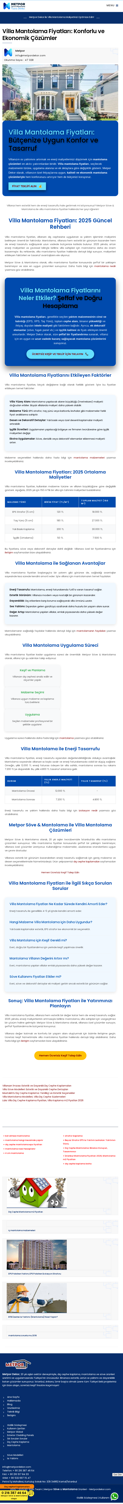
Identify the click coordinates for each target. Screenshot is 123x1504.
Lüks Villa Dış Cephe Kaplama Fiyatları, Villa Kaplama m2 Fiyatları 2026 (42, 1100)
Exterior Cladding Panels (20, 1435)
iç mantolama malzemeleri (21, 1230)
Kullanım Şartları (16, 1428)
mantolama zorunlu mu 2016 (22, 1335)
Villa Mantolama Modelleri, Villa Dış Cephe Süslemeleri (34, 1096)
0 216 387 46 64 (14, 1495)
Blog (9, 1404)
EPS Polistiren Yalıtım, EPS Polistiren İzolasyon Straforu (34, 1273)
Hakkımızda (13, 1400)
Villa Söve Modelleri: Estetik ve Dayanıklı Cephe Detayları (35, 1089)
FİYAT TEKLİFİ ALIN (27, 186)
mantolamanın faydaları (91, 631)
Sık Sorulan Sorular (17, 1438)
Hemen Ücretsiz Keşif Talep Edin (60, 872)
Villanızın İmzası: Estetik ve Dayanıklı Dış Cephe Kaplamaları (36, 1085)
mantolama (66, 738)
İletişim (11, 1415)
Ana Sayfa (13, 1397)
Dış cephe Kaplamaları (17, 1486)
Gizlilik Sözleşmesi (17, 1425)
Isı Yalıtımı (12, 1458)
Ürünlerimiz (13, 1408)
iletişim (9, 552)
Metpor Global (15, 1431)
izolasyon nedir (88, 810)
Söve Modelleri (15, 1455)
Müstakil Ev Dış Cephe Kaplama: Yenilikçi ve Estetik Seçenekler (38, 1093)
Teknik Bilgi (13, 1411)
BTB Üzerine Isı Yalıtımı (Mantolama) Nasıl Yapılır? (33, 1316)
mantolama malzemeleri (89, 457)
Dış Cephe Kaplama (18, 1442)
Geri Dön (118, 1474)
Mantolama (13, 1445)
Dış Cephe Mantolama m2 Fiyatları (25, 1211)
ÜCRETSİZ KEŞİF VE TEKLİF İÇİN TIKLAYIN (60, 354)
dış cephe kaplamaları (87, 861)
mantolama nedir (105, 266)
